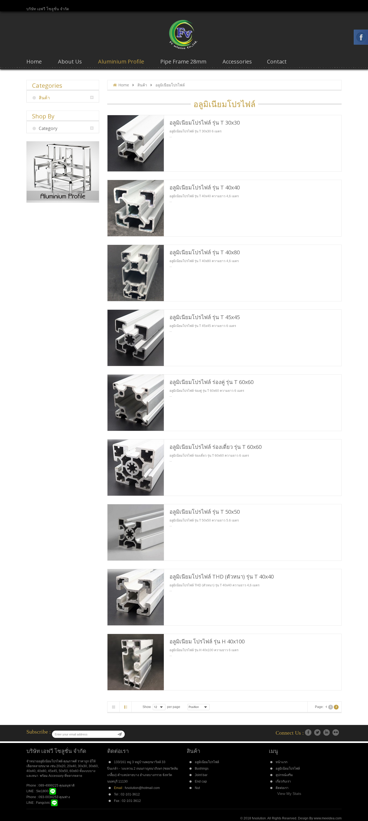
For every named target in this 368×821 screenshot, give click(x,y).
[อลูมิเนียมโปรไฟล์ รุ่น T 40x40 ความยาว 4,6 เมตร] (135, 208)
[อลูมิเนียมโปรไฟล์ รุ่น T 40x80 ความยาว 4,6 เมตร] (135, 273)
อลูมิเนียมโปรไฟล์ (207, 762)
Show (147, 707)
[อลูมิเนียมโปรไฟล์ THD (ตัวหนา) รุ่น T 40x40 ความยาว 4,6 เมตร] (135, 597)
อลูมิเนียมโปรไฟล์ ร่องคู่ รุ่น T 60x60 (211, 382)
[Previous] (326, 707)
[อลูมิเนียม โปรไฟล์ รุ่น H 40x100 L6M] (135, 662)
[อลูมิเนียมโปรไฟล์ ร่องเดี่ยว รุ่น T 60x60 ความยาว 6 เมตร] (135, 467)
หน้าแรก (281, 762)
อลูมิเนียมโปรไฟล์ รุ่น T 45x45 (204, 317)
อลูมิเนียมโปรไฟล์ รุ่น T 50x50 (204, 511)
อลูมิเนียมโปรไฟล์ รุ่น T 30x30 (204, 122)
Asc (213, 707)
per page (173, 707)
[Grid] (113, 707)
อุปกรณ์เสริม (284, 775)
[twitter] (317, 732)
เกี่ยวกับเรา (283, 781)
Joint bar (201, 775)
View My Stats (289, 793)
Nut (197, 788)
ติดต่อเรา (282, 788)
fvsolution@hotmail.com (142, 788)
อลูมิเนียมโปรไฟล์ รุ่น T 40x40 (204, 187)
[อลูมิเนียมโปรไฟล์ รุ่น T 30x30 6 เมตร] (135, 143)
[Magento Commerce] (184, 34)
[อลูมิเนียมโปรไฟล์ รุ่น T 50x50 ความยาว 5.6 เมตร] (135, 532)
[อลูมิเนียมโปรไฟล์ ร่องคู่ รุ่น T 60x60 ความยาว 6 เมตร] (135, 403)
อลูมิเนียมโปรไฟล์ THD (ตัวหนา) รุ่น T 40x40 (221, 576)
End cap (201, 781)
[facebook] (308, 732)
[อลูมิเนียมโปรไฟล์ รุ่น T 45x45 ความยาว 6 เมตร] (135, 338)
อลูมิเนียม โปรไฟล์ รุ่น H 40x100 (207, 641)
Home (123, 84)
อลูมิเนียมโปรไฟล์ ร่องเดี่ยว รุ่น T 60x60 (215, 446)
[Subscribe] (119, 734)
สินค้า (142, 84)
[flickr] (335, 732)
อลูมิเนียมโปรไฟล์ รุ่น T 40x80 (204, 252)
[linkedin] (326, 732)
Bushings (202, 768)
